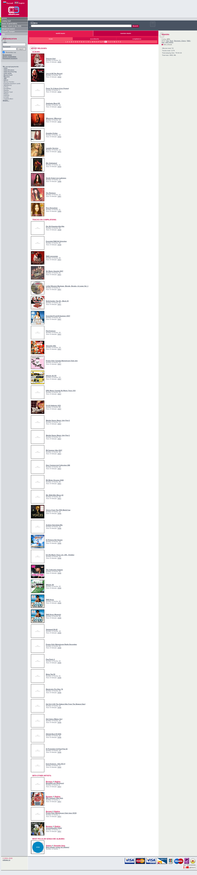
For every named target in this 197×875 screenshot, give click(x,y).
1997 (59, 196)
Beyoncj (49, 811)
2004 (59, 77)
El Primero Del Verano (54, 540)
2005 (59, 62)
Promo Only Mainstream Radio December (61, 644)
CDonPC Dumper (8, 31)
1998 (59, 181)
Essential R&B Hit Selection (56, 241)
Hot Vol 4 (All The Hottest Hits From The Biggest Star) (65, 704)
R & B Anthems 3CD (53, 405)
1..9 (66, 42)
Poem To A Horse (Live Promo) (57, 88)
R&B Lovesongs (52, 256)
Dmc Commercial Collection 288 (58, 465)
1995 (59, 211)
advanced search (8, 29)
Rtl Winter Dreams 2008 (55, 480)
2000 (59, 166)
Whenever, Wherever (53, 118)
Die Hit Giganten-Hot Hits (55, 226)
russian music (125, 33)
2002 (59, 122)
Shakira (57, 781)
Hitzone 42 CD (51, 375)
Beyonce (49, 781)
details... (6, 100)
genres (4, 18)
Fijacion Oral (51, 58)
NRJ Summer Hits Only (54, 798)
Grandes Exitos (52, 133)
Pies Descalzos (52, 208)
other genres (169, 42)
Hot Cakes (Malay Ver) (54, 719)
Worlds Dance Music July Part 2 (58, 420)
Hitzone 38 (50, 584)
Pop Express (51, 331)
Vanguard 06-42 (52, 629)
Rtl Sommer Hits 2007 (54, 450)
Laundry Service (52, 148)
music (51, 39)
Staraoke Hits (51, 346)
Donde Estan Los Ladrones (56, 178)
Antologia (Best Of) (53, 103)
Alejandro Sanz (59, 845)
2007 (59, 259)
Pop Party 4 (50, 659)
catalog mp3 (6, 21)
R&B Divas (50, 599)
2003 (59, 107)
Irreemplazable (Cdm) (54, 828)
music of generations (9, 23)
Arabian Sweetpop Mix (54, 525)
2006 (59, 513)
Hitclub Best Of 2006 (53, 734)
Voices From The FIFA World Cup (58, 510)
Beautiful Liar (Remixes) (55, 783)
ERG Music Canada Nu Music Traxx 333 (61, 390)
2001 (59, 151)
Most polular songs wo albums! (57, 847)
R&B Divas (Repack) (53, 614)
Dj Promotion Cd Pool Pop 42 (57, 749)
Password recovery (10, 58)
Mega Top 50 (50, 674)
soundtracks (94, 39)
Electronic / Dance (180, 41)
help (3, 34)
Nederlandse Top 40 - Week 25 (57, 301)
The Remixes (51, 193)
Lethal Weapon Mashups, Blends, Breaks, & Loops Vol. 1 (67, 286)
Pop (167, 41)
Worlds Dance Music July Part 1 (58, 435)
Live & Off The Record (54, 73)
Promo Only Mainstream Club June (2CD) (61, 813)
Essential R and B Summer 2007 (58, 316)
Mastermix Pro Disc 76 (54, 689)
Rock (171, 41)
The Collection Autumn (54, 570)
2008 (59, 230)
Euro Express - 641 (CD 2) (55, 764)
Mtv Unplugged (51, 163)
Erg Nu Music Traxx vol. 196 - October (60, 555)
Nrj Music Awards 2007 (54, 271)
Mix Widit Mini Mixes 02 (54, 495)
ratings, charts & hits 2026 (11, 26)
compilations (136, 39)
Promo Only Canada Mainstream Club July (62, 361)
